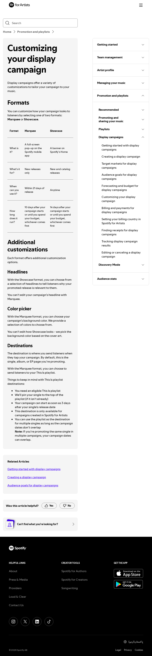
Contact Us (16, 605)
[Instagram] (13, 621)
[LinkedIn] (37, 621)
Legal (118, 650)
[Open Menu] (141, 5)
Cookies (139, 650)
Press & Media (18, 579)
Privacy (128, 650)
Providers (15, 588)
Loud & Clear (17, 597)
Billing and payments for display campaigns (118, 210)
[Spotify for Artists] (19, 5)
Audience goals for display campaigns (32, 485)
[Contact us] (72, 524)
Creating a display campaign (26, 477)
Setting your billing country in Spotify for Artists (121, 221)
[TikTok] (48, 621)
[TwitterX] (25, 621)
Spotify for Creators (74, 579)
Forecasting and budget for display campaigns (120, 188)
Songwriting (69, 588)
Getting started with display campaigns (33, 469)
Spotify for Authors (73, 571)
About (13, 571)
